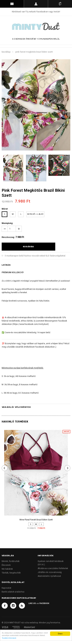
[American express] (16, 627)
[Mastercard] (29, 627)
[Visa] (5, 627)
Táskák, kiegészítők (11, 573)
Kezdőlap (6, 52)
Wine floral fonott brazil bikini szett (36, 520)
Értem (60, 633)
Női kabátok (7, 569)
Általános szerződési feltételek (53, 568)
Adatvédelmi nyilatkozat (49, 576)
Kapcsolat (6, 588)
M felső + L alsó (35, 214)
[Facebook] (5, 606)
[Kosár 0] (60, 4)
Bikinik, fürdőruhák (11, 561)
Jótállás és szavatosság (50, 572)
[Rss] (22, 606)
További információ (9, 638)
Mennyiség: (7, 223)
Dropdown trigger (36, 4)
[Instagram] (13, 606)
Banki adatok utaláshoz (13, 592)
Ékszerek (6, 565)
